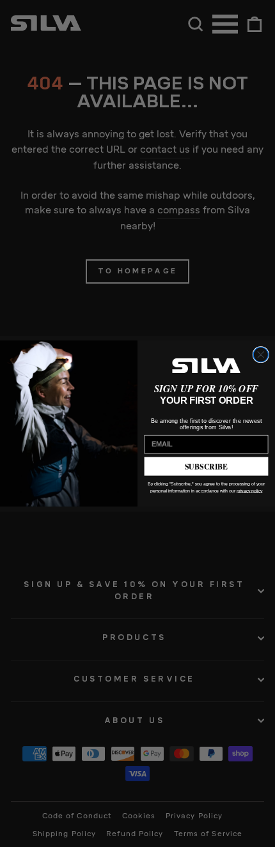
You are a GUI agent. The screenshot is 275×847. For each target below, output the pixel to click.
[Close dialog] (260, 354)
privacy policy (249, 490)
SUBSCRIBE (206, 466)
